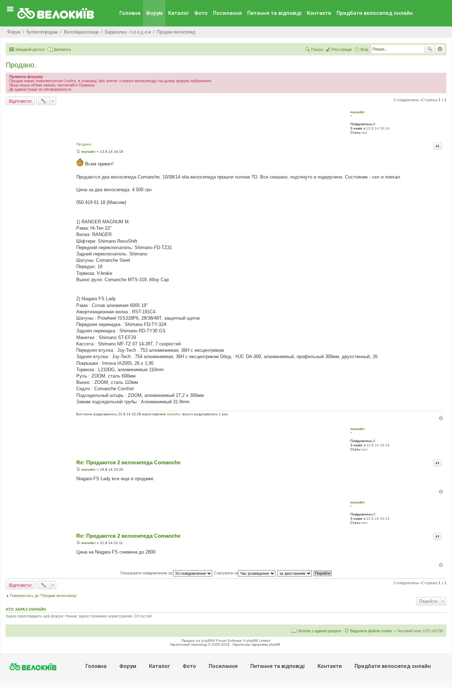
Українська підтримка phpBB (256, 644)
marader (357, 112)
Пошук (429, 49)
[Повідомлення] (78, 151)
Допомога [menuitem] (62, 49)
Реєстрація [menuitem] (342, 49)
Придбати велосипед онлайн (375, 13)
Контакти (319, 13)
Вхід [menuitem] (364, 49)
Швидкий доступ (30, 49)
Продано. (21, 65)
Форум (154, 13)
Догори (441, 418)
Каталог (178, 13)
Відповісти (20, 101)
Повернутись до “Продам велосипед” (43, 595)
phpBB (207, 640)
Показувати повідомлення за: (146, 573)
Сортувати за (226, 573)
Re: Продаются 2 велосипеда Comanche (128, 462)
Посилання (227, 13)
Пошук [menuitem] (317, 49)
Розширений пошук (440, 49)
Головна (130, 13)
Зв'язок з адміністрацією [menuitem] (319, 631)
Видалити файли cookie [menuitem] (371, 631)
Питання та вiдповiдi (274, 13)
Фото (201, 13)
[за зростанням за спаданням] (295, 573)
